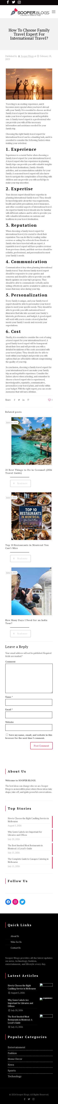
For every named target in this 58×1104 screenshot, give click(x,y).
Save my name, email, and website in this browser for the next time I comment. (28, 736)
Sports (12, 1070)
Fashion (12, 1053)
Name (9, 696)
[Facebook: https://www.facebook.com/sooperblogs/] (8, 902)
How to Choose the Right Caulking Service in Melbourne (28, 820)
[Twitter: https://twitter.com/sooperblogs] (22, 902)
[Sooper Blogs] (29, 12)
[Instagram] (33, 1099)
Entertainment (16, 1047)
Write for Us (16, 942)
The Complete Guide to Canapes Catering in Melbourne (28, 860)
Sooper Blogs (27, 56)
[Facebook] (24, 1099)
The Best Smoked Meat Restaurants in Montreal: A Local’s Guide (25, 847)
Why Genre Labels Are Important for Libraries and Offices (25, 833)
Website (9, 722)
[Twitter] (29, 1099)
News (11, 1064)
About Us (15, 936)
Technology (14, 1076)
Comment (10, 661)
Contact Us (16, 947)
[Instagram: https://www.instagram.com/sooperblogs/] (15, 902)
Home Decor (15, 1059)
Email (9, 709)
